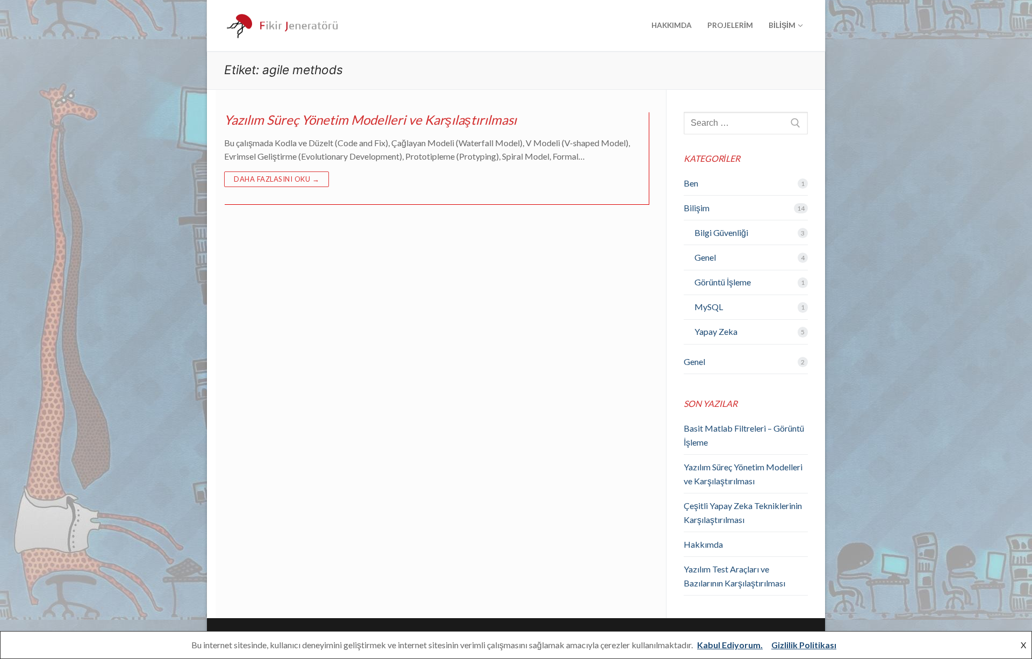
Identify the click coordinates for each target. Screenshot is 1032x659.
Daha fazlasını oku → (276, 179)
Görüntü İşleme (722, 282)
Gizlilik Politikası (803, 645)
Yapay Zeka (715, 331)
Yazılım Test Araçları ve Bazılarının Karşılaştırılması (734, 576)
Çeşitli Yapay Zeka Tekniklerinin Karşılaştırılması (743, 512)
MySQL (708, 307)
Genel (705, 257)
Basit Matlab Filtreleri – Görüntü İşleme (744, 435)
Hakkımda (703, 544)
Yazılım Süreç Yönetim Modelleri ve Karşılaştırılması (370, 119)
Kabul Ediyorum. (730, 645)
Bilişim (697, 208)
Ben (691, 183)
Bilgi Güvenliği (721, 232)
